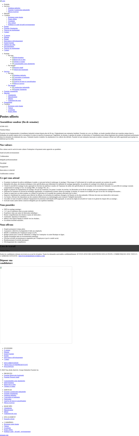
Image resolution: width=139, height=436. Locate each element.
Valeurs (10, 108)
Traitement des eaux (14, 100)
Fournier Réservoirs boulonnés (14, 375)
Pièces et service (13, 12)
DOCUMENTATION (11, 363)
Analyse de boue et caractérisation (25, 81)
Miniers (10, 99)
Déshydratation (19, 57)
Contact (6, 32)
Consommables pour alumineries (24, 64)
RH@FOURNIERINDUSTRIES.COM (32, 256)
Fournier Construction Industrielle (15, 392)
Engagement (8, 102)
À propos (7, 35)
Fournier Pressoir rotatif (11, 377)
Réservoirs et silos (19, 59)
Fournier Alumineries (11, 28)
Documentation (9, 46)
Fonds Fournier (9, 43)
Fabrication (17, 79)
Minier (6, 412)
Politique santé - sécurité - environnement (17, 431)
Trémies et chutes (19, 61)
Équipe (6, 26)
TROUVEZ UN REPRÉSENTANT (16, 365)
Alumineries (12, 95)
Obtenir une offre (9, 45)
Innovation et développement (13, 41)
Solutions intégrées (14, 8)
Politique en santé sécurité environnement (21, 24)
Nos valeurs (12, 23)
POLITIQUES (9, 366)
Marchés (7, 93)
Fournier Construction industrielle (19, 10)
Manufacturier (12, 97)
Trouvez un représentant (12, 30)
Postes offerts (12, 19)
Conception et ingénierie (22, 77)
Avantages (11, 21)
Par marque (11, 85)
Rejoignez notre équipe (15, 17)
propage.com (4, 435)
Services (6, 71)
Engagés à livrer (9, 419)
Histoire (6, 37)
